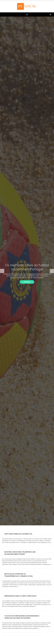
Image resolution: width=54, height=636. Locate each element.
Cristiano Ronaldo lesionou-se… (18, 534)
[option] (27, 271)
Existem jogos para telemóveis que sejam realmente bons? (20, 553)
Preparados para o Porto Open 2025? (20, 596)
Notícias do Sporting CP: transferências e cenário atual (18, 575)
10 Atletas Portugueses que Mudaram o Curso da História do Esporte (21, 617)
